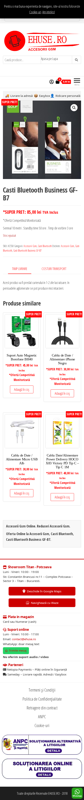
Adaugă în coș (21, 389)
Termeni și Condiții (42, 690)
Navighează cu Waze (44, 603)
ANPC (42, 716)
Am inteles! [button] (48, 12)
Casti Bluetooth (45, 246)
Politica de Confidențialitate (42, 699)
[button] (74, 107)
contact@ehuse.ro (24, 639)
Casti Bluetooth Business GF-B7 (27, 250)
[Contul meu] (51, 82)
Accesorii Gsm (30, 246)
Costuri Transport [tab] (54, 268)
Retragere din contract (42, 708)
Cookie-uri (35, 12)
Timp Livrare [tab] (19, 268)
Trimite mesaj (18, 650)
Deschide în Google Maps (44, 591)
